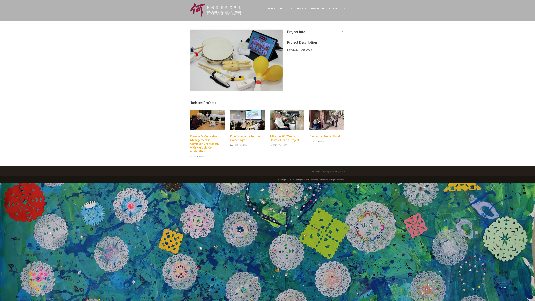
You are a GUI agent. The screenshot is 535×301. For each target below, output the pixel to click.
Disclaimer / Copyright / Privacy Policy (328, 171)
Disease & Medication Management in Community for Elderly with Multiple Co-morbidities (204, 143)
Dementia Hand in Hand (324, 136)
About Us (285, 8)
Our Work (317, 8)
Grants (301, 8)
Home (271, 8)
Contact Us (337, 8)
